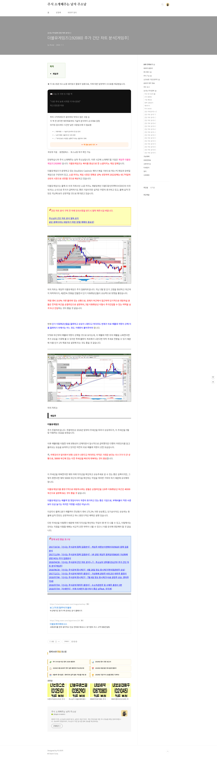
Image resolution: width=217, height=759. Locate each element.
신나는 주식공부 (149, 91)
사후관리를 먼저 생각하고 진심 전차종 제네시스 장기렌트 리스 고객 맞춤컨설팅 (80, 627)
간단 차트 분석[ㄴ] (150, 117)
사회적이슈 (147, 164)
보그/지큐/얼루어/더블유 (60, 607)
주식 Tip (147, 76)
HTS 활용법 (148, 97)
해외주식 (147, 106)
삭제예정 (146, 175)
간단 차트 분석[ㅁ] (150, 126)
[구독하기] (213, 381)
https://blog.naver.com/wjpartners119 (65, 621)
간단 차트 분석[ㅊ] (150, 141)
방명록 (58, 12)
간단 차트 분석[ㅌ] (150, 147)
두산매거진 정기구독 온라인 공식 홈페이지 (66, 610)
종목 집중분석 (149, 103)
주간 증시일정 (149, 94)
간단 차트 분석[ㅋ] (150, 144)
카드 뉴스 (147, 87)
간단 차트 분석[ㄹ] (150, 123)
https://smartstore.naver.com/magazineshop (67, 604)
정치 (145, 171)
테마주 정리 (72, 12)
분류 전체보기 (148, 64)
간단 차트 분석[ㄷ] (150, 120)
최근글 (146, 187)
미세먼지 (146, 167)
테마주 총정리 (148, 68)
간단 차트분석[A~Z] (151, 111)
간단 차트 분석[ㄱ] (150, 114)
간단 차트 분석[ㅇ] (150, 135)
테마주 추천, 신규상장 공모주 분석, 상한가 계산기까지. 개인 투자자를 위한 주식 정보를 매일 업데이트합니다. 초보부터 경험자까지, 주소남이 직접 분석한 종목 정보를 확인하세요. (86, 720)
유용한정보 (147, 160)
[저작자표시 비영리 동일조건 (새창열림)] (74, 641)
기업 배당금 (148, 100)
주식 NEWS (148, 108)
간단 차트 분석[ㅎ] (150, 153)
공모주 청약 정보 (149, 83)
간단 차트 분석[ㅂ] (150, 129)
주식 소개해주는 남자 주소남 (66, 4)
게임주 (55, 73)
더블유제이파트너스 (58, 624)
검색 (162, 4)
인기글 (152, 187)
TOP (168, 751)
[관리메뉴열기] (213, 377)
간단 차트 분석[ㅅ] (150, 132)
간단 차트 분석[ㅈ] (150, 138)
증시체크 (147, 72)
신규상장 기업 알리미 (151, 79)
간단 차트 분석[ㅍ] (150, 150)
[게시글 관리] (58, 641)
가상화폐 (146, 156)
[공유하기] (56, 641)
